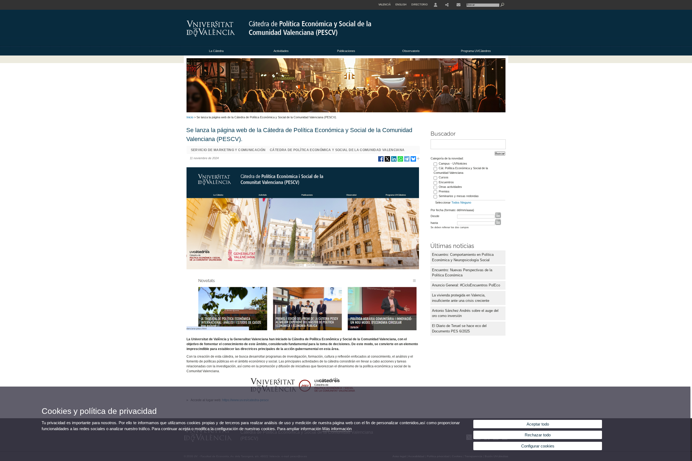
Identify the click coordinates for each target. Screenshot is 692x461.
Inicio (190, 117)
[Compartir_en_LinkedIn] (394, 161)
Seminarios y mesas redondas (459, 196)
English (401, 4)
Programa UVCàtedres (476, 51)
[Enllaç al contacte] (458, 5)
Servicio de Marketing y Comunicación (228, 150)
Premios (444, 191)
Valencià (384, 4)
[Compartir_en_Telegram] (407, 161)
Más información (337, 428)
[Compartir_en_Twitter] (387, 161)
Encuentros (446, 182)
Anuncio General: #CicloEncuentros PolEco (466, 285)
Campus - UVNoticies (453, 163)
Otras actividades (450, 186)
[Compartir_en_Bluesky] (413, 161)
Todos (455, 202)
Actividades (281, 51)
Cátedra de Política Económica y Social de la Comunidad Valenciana (337, 150)
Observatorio (411, 51)
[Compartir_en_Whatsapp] (400, 161)
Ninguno (465, 202)
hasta (434, 222)
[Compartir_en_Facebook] (381, 161)
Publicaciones (346, 51)
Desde (435, 216)
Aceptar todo (538, 424)
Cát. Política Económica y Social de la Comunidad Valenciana (461, 170)
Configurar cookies (537, 446)
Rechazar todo (538, 435)
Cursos (443, 177)
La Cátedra (216, 51)
